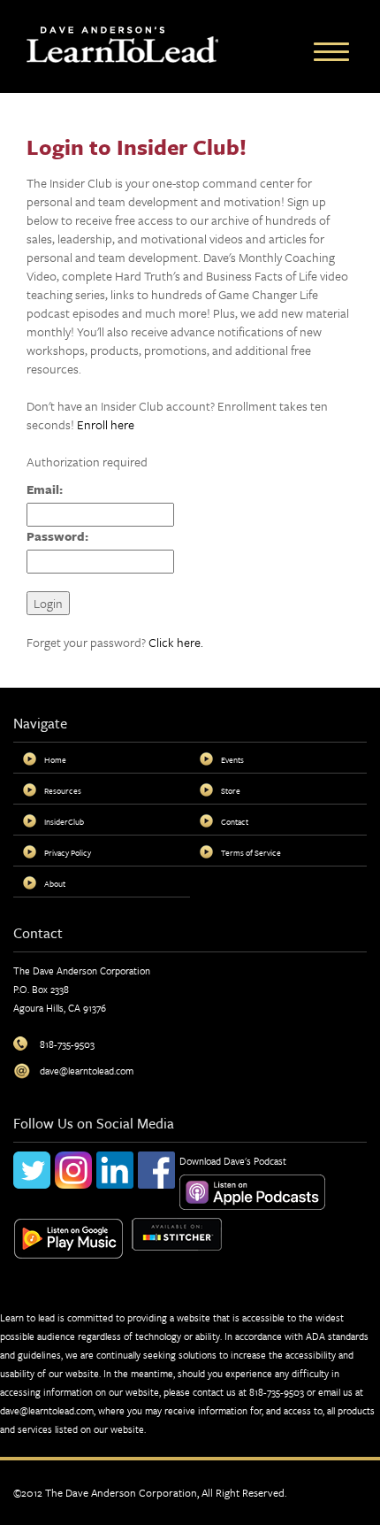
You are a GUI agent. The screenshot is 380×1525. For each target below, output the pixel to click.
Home (55, 759)
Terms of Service (251, 852)
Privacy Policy (67, 852)
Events (232, 759)
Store (230, 790)
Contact (234, 821)
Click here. (175, 642)
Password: (57, 536)
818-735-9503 (276, 1391)
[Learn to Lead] (122, 43)
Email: (45, 489)
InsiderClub (64, 821)
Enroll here (105, 424)
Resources (62, 790)
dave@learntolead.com (47, 1410)
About (54, 883)
